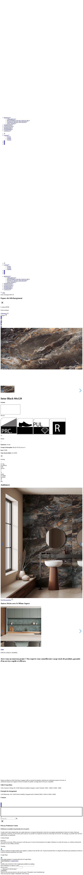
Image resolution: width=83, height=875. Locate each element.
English (9, 138)
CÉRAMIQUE (11, 119)
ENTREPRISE (8, 129)
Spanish (9, 139)
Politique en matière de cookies (31, 813)
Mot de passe (4, 867)
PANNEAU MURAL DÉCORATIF (16, 122)
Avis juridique (4, 813)
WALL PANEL (11, 123)
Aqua (2, 649)
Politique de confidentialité (16, 813)
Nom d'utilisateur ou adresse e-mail (10, 865)
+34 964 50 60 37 (19, 800)
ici (43, 872)
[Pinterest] (1, 321)
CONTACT (7, 131)
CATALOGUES (8, 126)
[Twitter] (1, 319)
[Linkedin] (1, 322)
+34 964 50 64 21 (31, 800)
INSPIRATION (8, 125)
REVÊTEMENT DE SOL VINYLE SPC (18, 120)
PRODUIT (7, 117)
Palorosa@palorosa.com (7, 800)
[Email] (1, 317)
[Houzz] (1, 324)
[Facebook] (1, 318)
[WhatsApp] (1, 325)
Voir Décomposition (6, 600)
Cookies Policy (14, 861)
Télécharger (4, 313)
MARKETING (8, 128)
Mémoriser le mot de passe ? (10, 869)
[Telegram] (1, 327)
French (9, 136)
